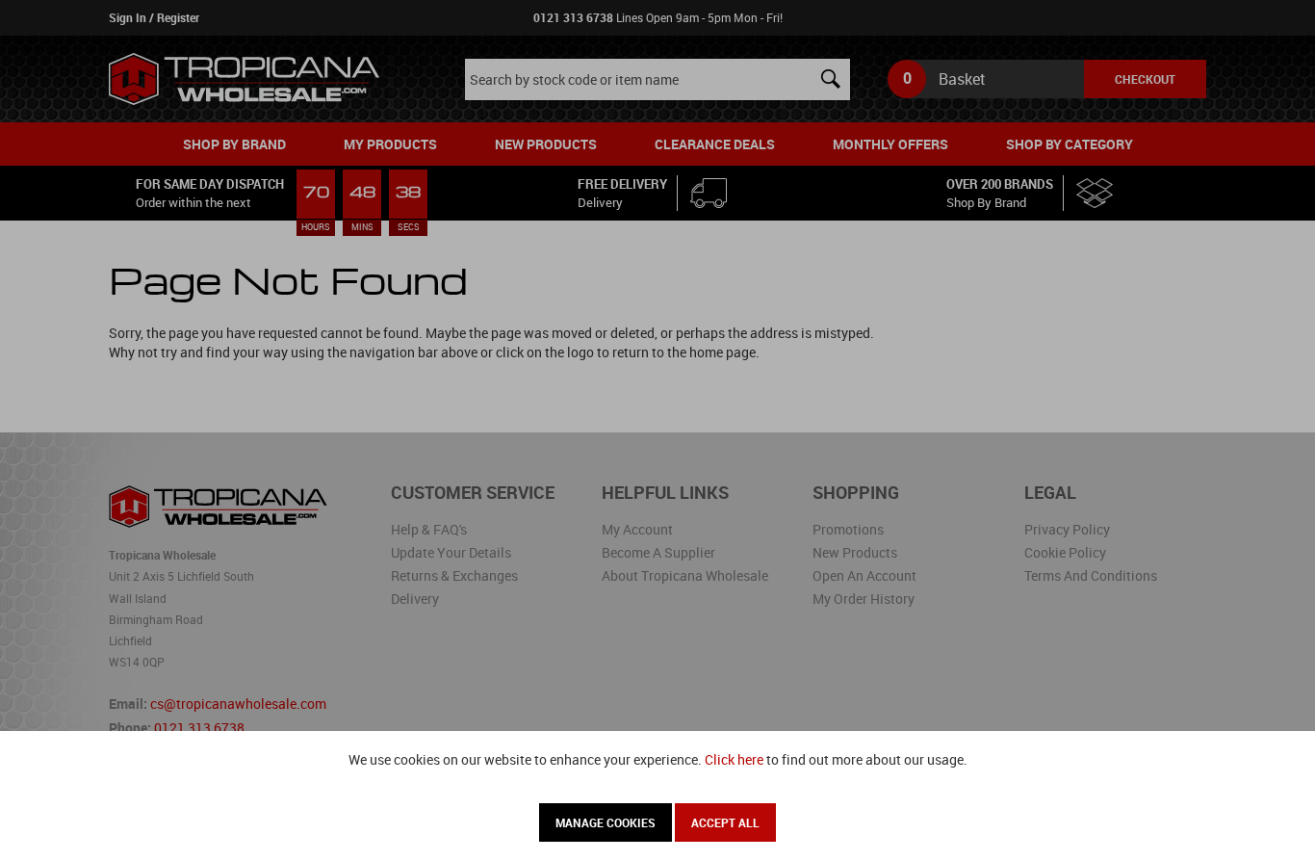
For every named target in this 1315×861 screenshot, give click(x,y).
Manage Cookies (605, 822)
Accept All (725, 822)
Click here (734, 759)
